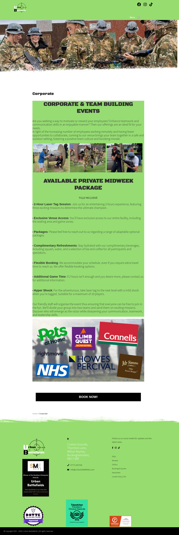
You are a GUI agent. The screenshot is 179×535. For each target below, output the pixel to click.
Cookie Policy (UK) (119, 476)
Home (34, 413)
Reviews (115, 460)
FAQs (114, 456)
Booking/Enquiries (119, 468)
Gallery (115, 464)
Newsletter (116, 472)
